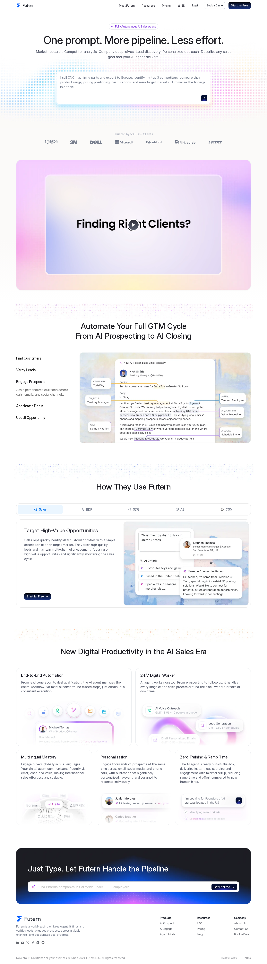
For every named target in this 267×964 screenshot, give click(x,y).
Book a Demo (215, 5)
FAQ (199, 923)
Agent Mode (167, 934)
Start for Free (239, 5)
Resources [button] (148, 5)
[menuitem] (127, 6)
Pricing (166, 5)
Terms (247, 958)
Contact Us (241, 928)
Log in (195, 5)
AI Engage (166, 928)
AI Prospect (167, 923)
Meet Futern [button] (127, 5)
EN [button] (183, 5)
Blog (199, 934)
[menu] (137, 6)
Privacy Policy (228, 958)
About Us (240, 923)
